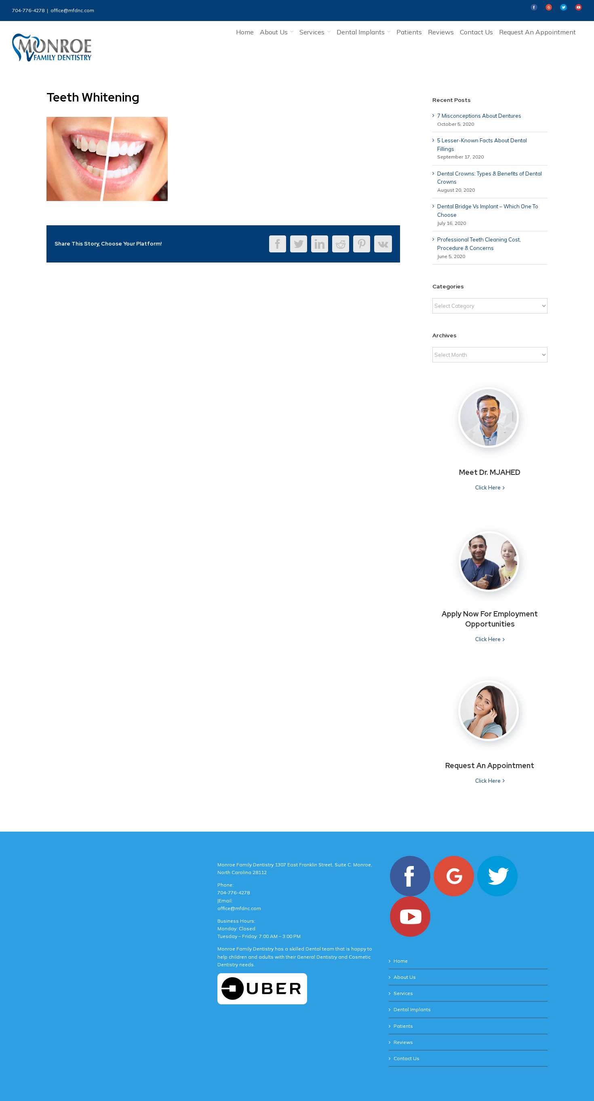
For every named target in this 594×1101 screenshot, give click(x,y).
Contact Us (406, 1058)
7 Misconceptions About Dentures (479, 115)
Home (401, 961)
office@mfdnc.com (72, 10)
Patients (403, 1026)
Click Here (488, 487)
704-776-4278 (28, 10)
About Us (405, 977)
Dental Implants (412, 1009)
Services (403, 993)
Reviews (403, 1042)
